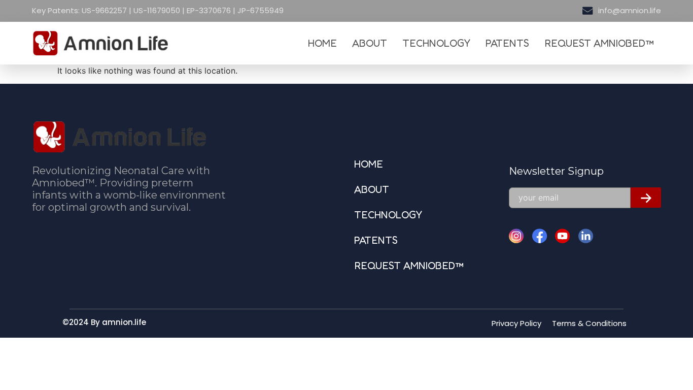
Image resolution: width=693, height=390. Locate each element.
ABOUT (369, 43)
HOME (322, 43)
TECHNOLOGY (436, 43)
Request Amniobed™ (598, 43)
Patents (507, 43)
